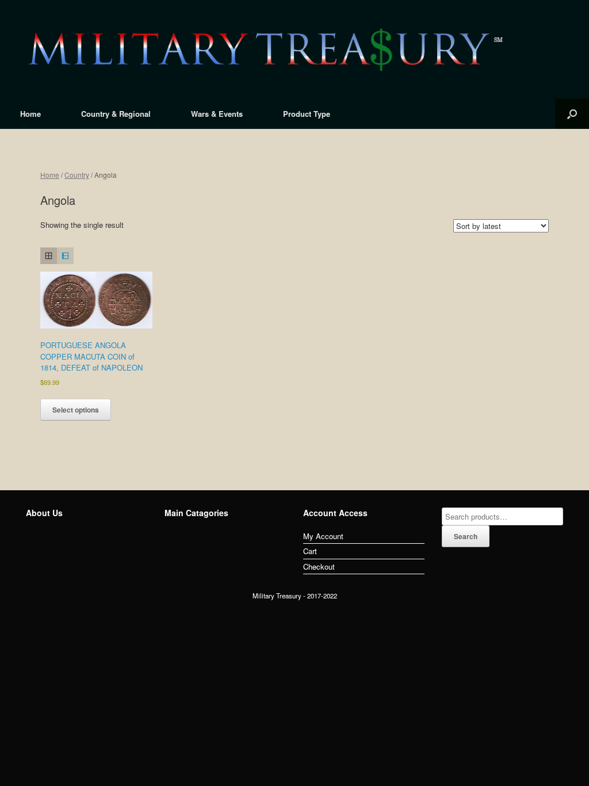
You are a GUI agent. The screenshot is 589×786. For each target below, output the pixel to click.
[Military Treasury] (294, 49)
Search (465, 536)
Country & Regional (116, 113)
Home (30, 113)
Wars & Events (217, 113)
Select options (75, 410)
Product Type (306, 113)
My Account (323, 536)
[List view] (65, 255)
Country (76, 175)
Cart (310, 550)
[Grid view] (48, 255)
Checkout (319, 566)
